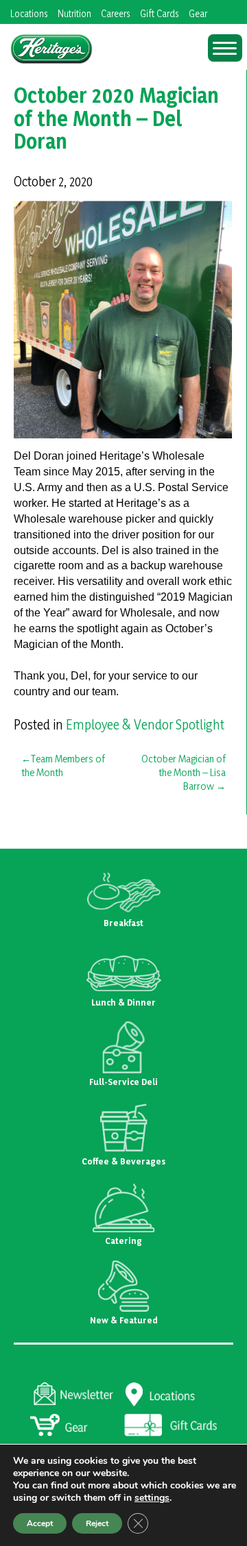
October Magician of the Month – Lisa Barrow (183, 772)
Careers (115, 13)
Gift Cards (159, 13)
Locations (29, 13)
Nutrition (74, 13)
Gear (198, 13)
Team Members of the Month (63, 765)
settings (151, 1498)
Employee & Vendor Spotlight (145, 724)
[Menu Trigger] (225, 48)
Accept (40, 1523)
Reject (97, 1523)
